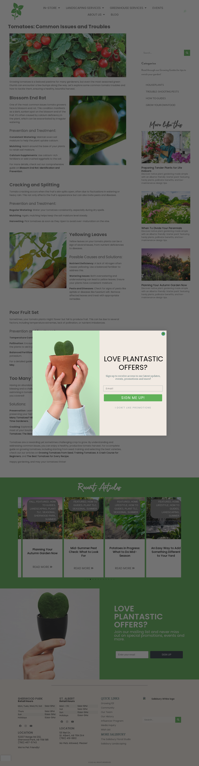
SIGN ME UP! (133, 397)
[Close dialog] (163, 334)
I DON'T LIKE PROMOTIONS (133, 407)
